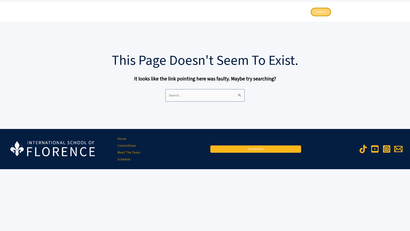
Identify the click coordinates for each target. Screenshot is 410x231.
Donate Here (256, 149)
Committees (219, 12)
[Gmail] (398, 149)
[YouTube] (375, 149)
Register (296, 12)
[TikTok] (363, 149)
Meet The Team (247, 12)
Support (321, 12)
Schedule (271, 12)
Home (198, 12)
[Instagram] (386, 149)
